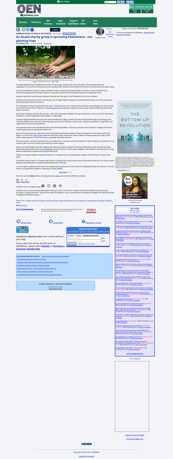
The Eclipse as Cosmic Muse (124, 299)
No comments (48, 43)
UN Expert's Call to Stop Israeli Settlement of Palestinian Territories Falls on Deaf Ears (42, 262)
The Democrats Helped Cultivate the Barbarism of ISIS (33, 265)
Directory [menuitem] (35, 22)
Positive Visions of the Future (124, 348)
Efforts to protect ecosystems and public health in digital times (134, 288)
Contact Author (26, 223)
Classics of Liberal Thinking (134, 435)
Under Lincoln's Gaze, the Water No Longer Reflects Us (132, 250)
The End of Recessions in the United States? (129, 283)
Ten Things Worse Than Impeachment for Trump (130, 303)
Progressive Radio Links (134, 439)
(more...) (18, 202)
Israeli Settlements (92, 200)
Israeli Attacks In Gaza (56, 200)
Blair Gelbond (139, 348)
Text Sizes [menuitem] (95, 22)
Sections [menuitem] (23, 22)
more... (37, 195)
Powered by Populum (86, 456)
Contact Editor (58, 223)
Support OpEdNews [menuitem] (72, 22)
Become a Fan (110, 34)
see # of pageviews (134, 223)
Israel (47, 200)
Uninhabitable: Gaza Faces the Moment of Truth (31, 259)
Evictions (28, 200)
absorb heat (38, 135)
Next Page (63, 172)
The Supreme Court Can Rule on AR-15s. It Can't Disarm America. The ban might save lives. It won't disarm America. (133, 271)
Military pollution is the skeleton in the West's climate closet (35, 271)
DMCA (57, 81)
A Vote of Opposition (122, 321)
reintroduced (47, 149)
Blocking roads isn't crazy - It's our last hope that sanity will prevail (36, 268)
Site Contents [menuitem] (48, 22)
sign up (58, 176)
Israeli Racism (82, 200)
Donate (46, 246)
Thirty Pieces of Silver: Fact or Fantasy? (127, 221)
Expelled (34, 200)
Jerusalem (102, 200)
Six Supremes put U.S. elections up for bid (128, 336)
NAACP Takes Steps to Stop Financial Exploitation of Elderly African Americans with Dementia (133, 309)
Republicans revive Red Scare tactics (126, 259)
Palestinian (108, 200)
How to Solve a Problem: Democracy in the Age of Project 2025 (134, 254)
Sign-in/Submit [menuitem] (60, 22)
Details (52, 81)
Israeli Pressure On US (70, 200)
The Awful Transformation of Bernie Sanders (129, 325)
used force (56, 108)
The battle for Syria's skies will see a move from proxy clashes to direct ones (39, 274)
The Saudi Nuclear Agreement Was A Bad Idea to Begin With (134, 226)
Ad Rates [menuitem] (83, 22)
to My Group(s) (21, 205)
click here (137, 358)
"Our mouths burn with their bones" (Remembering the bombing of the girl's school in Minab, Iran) (132, 331)
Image (34, 81)
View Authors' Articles (93, 223)
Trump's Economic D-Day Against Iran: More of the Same (132, 243)
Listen (55, 29)
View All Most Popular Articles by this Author (55, 256)
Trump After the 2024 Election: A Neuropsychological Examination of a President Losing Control (131, 342)
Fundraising (41, 200)
